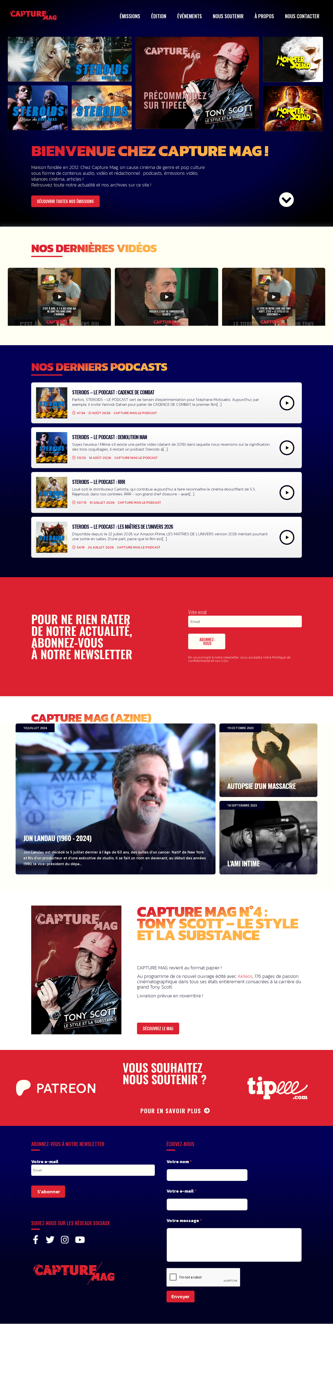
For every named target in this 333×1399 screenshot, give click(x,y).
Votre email (197, 612)
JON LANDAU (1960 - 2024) (115, 798)
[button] (65, 201)
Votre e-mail (44, 1162)
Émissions (130, 16)
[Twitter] (50, 1239)
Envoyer (180, 1296)
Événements (189, 16)
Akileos (245, 976)
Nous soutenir (228, 16)
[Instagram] (64, 1239)
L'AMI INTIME (268, 837)
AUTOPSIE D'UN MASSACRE (268, 760)
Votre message (184, 1220)
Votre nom (179, 1161)
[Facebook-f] (35, 1239)
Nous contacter (302, 16)
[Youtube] (79, 1239)
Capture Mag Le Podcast (135, 413)
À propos (264, 16)
